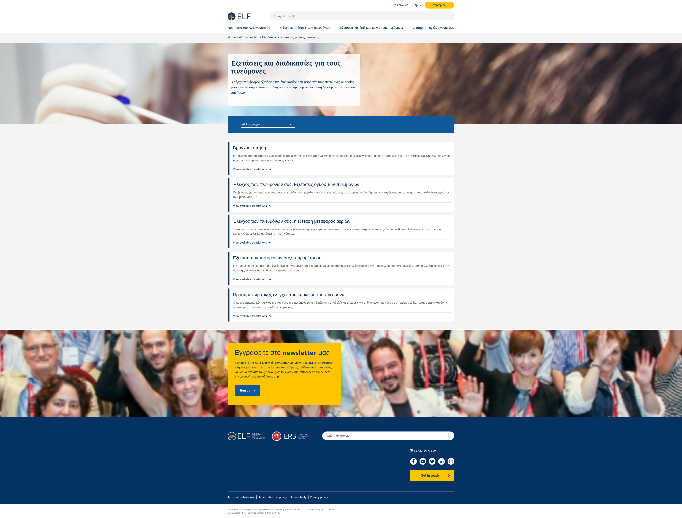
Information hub (249, 37)
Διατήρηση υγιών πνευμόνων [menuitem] (433, 28)
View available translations (250, 169)
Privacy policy (319, 497)
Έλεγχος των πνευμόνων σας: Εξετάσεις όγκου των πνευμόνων (341, 195)
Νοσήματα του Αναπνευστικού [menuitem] (249, 28)
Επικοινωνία (400, 5)
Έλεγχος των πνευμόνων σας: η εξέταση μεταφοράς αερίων (341, 231)
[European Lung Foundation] (247, 16)
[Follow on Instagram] (451, 464)
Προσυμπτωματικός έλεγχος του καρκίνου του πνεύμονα (341, 305)
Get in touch (430, 475)
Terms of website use (241, 497)
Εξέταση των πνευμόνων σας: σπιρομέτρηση (341, 268)
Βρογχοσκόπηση (341, 158)
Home (232, 37)
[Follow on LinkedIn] (441, 464)
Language (416, 5)
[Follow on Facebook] (413, 464)
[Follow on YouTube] (423, 464)
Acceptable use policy (272, 497)
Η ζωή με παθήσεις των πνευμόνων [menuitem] (305, 28)
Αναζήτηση (388, 435)
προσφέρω (439, 5)
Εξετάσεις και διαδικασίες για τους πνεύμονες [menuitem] (372, 28)
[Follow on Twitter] (432, 464)
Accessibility (299, 497)
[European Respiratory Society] (292, 436)
